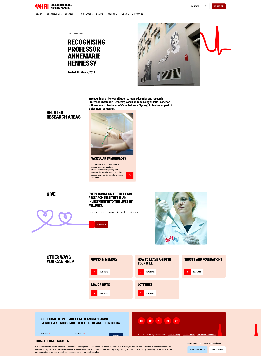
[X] (158, 320)
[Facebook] (141, 320)
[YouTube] (150, 320)
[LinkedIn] (167, 320)
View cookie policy (197, 350)
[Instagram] (176, 320)
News (81, 33)
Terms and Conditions (206, 334)
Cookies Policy (174, 334)
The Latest (72, 33)
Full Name (45, 334)
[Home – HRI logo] (53, 6)
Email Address (79, 334)
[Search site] (206, 6)
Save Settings (217, 350)
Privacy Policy (189, 334)
